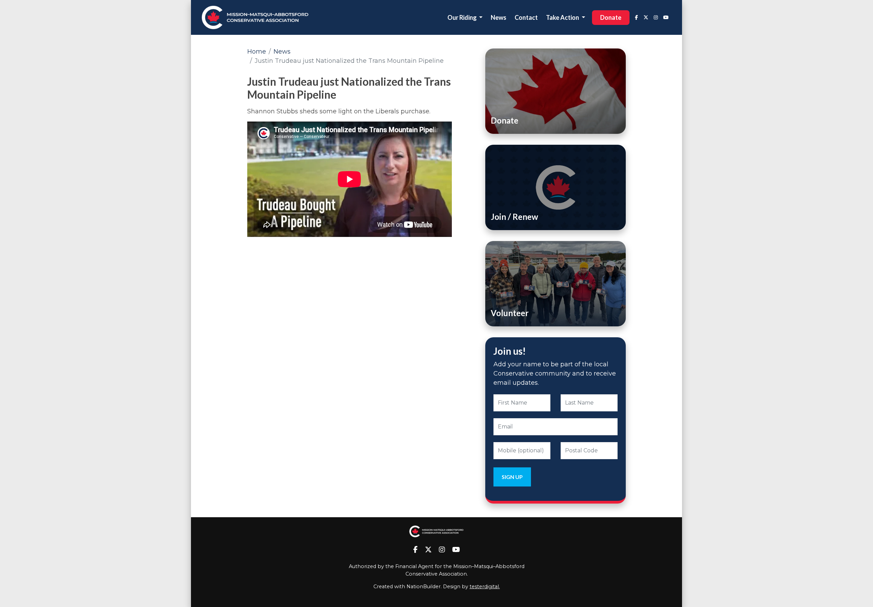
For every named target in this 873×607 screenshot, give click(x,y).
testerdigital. (485, 586)
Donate (610, 17)
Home (256, 51)
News (498, 17)
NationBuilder (423, 586)
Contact (526, 17)
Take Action (563, 17)
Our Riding (462, 17)
